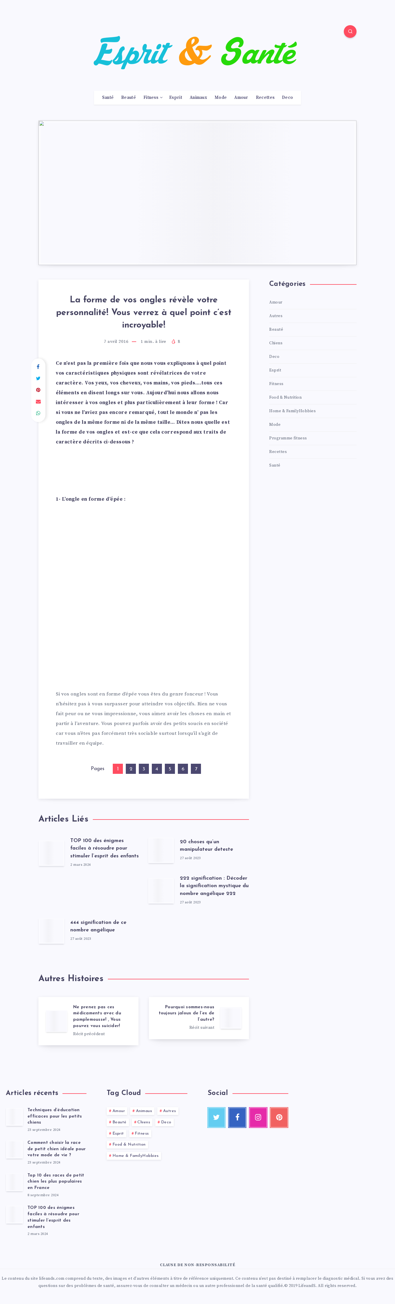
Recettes (265, 97)
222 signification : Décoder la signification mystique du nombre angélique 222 (214, 886)
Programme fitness (288, 438)
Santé (108, 97)
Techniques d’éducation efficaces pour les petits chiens (54, 1116)
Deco (287, 97)
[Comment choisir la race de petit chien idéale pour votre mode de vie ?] (14, 1149)
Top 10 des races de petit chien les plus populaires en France (55, 1181)
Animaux (198, 97)
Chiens (276, 343)
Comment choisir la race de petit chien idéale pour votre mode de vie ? (56, 1149)
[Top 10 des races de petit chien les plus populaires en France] (14, 1182)
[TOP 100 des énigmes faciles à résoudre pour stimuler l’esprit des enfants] (14, 1214)
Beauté (128, 97)
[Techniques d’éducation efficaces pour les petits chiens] (14, 1116)
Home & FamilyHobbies (292, 411)
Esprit (175, 97)
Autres (276, 316)
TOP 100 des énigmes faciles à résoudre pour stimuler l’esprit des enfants (104, 848)
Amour (241, 97)
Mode (221, 97)
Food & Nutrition (285, 397)
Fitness (150, 97)
